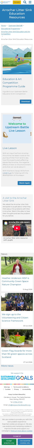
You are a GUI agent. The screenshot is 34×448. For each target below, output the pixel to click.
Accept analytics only (9, 442)
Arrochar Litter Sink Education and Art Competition (15, 33)
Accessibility (26, 389)
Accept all (17, 436)
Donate (17, 2)
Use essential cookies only (25, 442)
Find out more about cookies (21, 431)
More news (7, 365)
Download (25, 101)
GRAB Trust (7, 173)
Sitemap (7, 387)
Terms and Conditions (21, 387)
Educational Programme (10, 29)
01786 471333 (17, 402)
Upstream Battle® (15, 25)
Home (3, 25)
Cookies (7, 389)
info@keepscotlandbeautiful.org (19, 405)
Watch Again (24, 183)
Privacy (16, 389)
